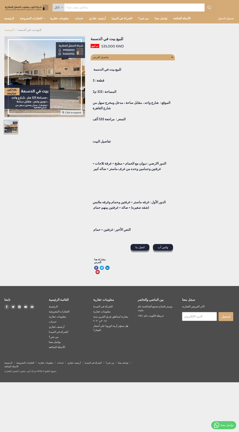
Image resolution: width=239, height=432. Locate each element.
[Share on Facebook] (96, 268)
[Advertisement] (105, 406)
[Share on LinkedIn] (107, 268)
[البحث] (209, 8)
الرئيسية (9, 18)
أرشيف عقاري (97, 18)
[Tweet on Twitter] (102, 268)
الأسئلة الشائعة (182, 18)
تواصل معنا (161, 18)
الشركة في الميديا (122, 18)
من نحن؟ (143, 18)
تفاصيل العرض (101, 57)
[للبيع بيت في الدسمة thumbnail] (11, 127)
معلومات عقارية (59, 18)
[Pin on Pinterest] (98, 272)
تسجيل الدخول (226, 18)
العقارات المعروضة (31, 18)
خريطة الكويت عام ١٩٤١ (151, 315)
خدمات (79, 18)
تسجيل (225, 316)
